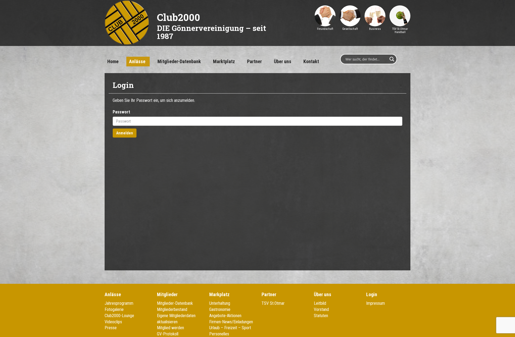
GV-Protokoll (167, 333)
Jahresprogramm (119, 303)
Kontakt (311, 61)
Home (113, 61)
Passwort (121, 111)
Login (371, 294)
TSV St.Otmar (273, 303)
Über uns (282, 61)
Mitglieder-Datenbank (179, 61)
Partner (254, 61)
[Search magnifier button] (392, 59)
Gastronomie (219, 309)
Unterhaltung (219, 303)
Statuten (321, 315)
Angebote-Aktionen (225, 315)
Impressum (375, 303)
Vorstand (321, 309)
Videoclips (113, 321)
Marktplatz (224, 61)
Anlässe (137, 61)
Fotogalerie (114, 309)
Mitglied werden (170, 327)
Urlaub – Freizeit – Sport (230, 327)
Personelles (219, 333)
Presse (111, 327)
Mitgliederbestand (172, 309)
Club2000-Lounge (119, 315)
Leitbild (320, 303)
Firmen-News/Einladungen (231, 321)
